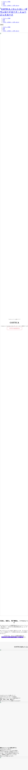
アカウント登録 (6, 1)
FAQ (4, 4)
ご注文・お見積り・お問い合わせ (11, 5)
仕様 (4, 3)
